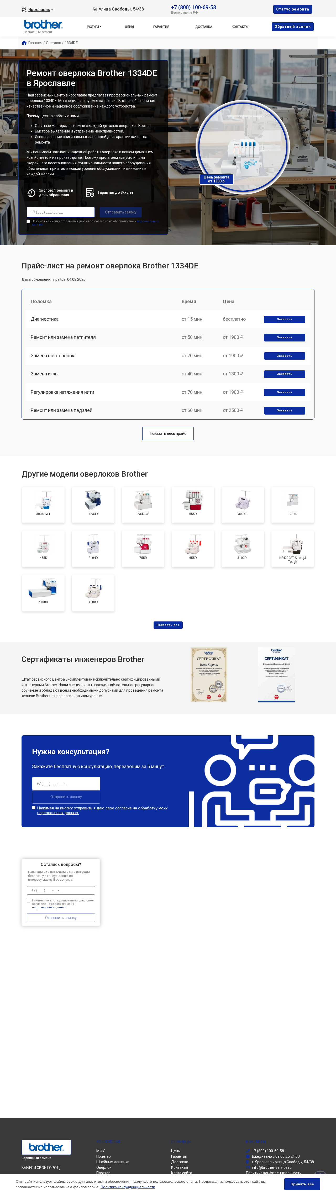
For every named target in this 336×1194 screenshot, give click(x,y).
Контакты (240, 27)
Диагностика (45, 319)
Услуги (93, 27)
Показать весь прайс (168, 433)
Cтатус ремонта (292, 9)
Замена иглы (45, 373)
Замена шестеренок (52, 355)
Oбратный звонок (293, 26)
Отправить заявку (120, 212)
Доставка (203, 27)
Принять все (302, 1184)
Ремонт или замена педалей (61, 410)
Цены (129, 27)
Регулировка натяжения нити (62, 392)
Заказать (284, 319)
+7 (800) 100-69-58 (193, 7)
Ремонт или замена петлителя (63, 337)
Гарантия (161, 27)
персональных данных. (58, 812)
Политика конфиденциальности (128, 1187)
